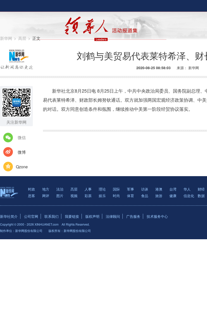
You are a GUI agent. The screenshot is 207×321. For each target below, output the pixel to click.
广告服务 (133, 216)
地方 (45, 189)
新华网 (6, 38)
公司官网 (31, 216)
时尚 (116, 195)
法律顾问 (113, 216)
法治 (59, 189)
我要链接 (72, 216)
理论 (102, 189)
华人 (187, 189)
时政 (31, 189)
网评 (45, 195)
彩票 (88, 195)
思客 (31, 195)
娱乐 (102, 195)
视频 (73, 195)
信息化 (189, 195)
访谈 (144, 189)
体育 (130, 195)
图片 (59, 195)
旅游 (158, 195)
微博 (22, 152)
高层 (22, 38)
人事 (88, 189)
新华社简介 (9, 216)
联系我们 (51, 216)
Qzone (22, 167)
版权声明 (92, 216)
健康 (172, 195)
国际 (116, 189)
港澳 (158, 189)
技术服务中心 (157, 216)
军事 (130, 189)
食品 (144, 195)
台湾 (172, 189)
